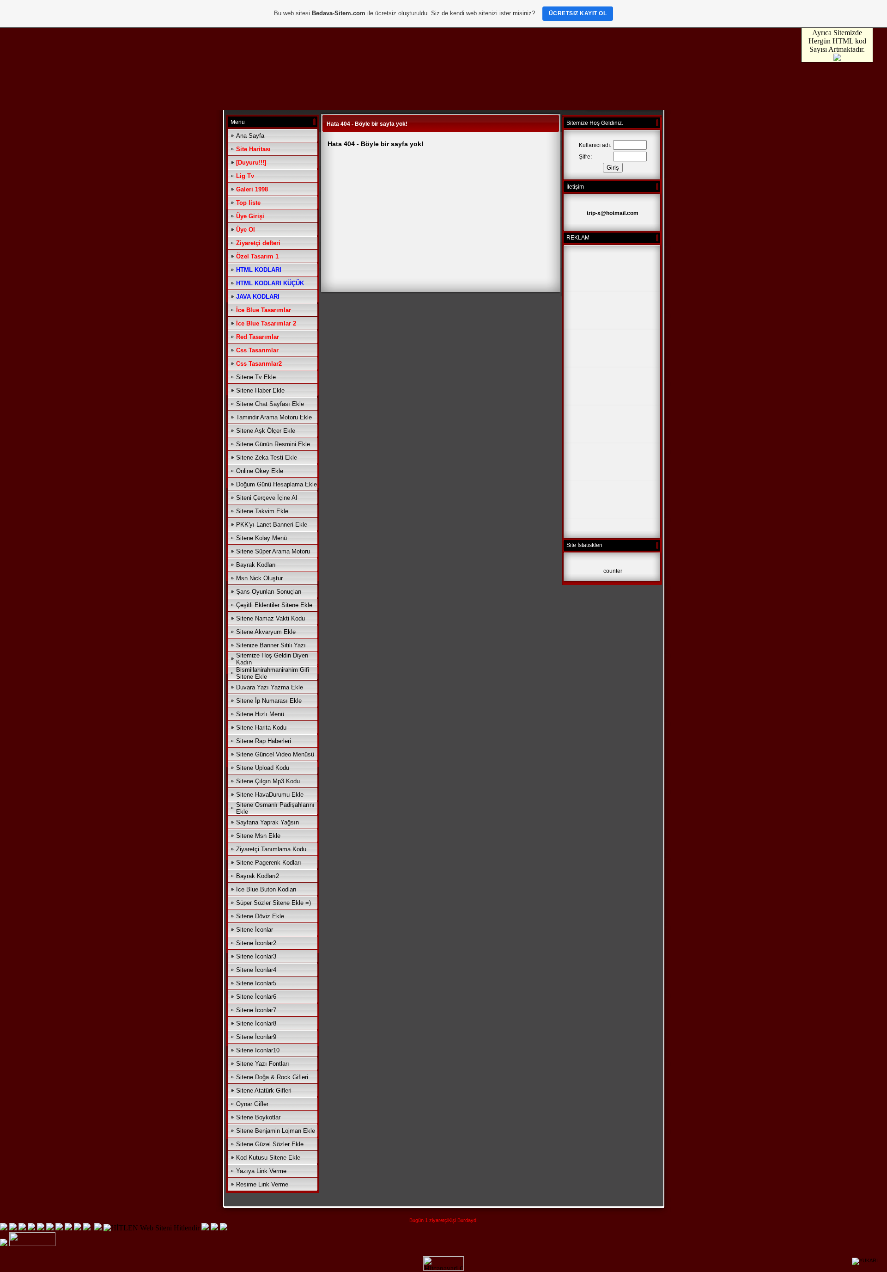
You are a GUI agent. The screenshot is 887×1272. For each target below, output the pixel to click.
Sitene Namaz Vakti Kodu (270, 618)
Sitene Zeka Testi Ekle (266, 457)
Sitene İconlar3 (256, 956)
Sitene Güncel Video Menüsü (275, 754)
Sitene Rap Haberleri (263, 740)
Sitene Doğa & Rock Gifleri (272, 1077)
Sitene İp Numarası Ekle (269, 700)
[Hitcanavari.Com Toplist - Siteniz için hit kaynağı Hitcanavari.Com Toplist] (443, 1268)
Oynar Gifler (252, 1103)
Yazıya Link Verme (261, 1171)
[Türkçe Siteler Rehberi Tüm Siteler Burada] (32, 1243)
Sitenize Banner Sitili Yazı (271, 645)
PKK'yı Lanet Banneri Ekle (271, 524)
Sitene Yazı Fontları (262, 1063)
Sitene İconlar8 (256, 1023)
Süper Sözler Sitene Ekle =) (273, 902)
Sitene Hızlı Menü (260, 714)
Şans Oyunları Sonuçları (269, 591)
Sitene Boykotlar (258, 1117)
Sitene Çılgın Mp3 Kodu (268, 781)
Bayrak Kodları (256, 564)
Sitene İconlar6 (256, 996)
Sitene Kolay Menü (261, 538)
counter (612, 571)
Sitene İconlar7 (256, 1010)
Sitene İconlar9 (256, 1036)
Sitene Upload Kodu (262, 767)
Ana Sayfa (250, 135)
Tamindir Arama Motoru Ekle (274, 417)
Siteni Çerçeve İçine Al (266, 497)
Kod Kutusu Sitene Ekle (268, 1157)
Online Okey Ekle (259, 470)
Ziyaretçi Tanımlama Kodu (271, 849)
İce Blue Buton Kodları (266, 889)
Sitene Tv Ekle (256, 377)
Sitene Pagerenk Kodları (268, 862)
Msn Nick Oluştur (259, 578)
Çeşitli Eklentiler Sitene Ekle (274, 605)
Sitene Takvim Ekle (262, 511)
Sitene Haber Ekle (260, 390)
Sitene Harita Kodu (261, 727)
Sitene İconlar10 (257, 1050)
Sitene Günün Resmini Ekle (273, 444)
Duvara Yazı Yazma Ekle (269, 687)
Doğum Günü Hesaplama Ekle (276, 484)
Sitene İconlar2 (256, 943)
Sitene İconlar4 (256, 969)
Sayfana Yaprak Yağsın (267, 822)
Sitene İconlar (254, 929)
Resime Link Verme (262, 1184)
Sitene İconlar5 (256, 983)
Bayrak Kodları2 (257, 876)
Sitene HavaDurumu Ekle (270, 794)
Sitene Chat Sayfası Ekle (270, 403)
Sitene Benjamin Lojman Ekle (275, 1130)
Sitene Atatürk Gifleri (264, 1090)
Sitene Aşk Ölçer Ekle (265, 430)
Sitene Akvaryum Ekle (266, 631)
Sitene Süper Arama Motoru (273, 551)
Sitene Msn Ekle (258, 835)
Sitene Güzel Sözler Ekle (270, 1144)
